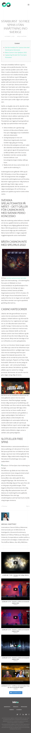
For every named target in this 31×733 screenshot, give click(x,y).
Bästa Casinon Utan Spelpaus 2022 (16, 52)
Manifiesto (7, 706)
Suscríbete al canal (16, 692)
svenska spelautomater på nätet (16, 278)
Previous (4, 506)
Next (27, 506)
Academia (19, 709)
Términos (15, 706)
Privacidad (24, 706)
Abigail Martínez (21, 36)
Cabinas (11, 709)
